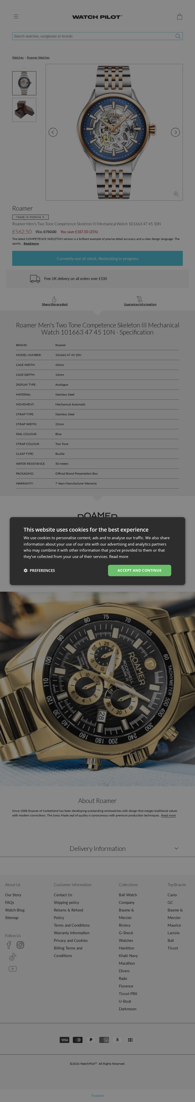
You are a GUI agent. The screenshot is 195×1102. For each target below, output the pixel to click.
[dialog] (97, 551)
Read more (118, 556)
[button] (39, 570)
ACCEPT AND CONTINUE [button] (140, 570)
